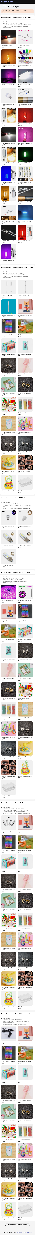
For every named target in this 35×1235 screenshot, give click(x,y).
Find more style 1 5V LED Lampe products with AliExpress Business (14, 11)
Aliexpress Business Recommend (24, 1232)
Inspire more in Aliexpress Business (17, 1224)
